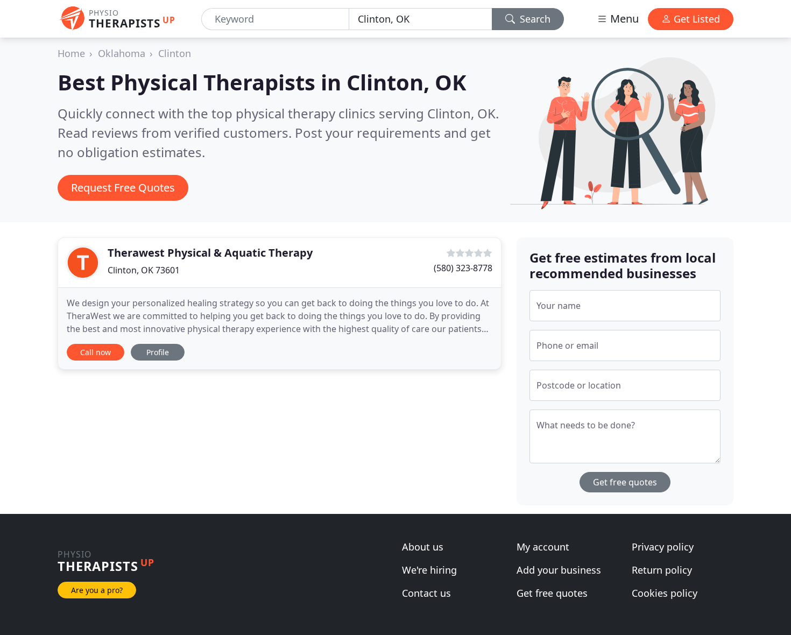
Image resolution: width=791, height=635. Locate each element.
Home (71, 53)
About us (422, 546)
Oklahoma (121, 53)
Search (533, 18)
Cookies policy (664, 593)
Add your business (559, 569)
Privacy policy (663, 546)
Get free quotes (625, 482)
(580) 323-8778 (463, 268)
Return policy (662, 569)
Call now (95, 352)
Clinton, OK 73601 (144, 270)
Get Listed (695, 18)
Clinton (174, 53)
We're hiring (429, 569)
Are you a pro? (97, 590)
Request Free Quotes (123, 187)
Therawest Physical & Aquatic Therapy (210, 252)
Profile (157, 352)
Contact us (426, 593)
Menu (623, 18)
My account (543, 546)
